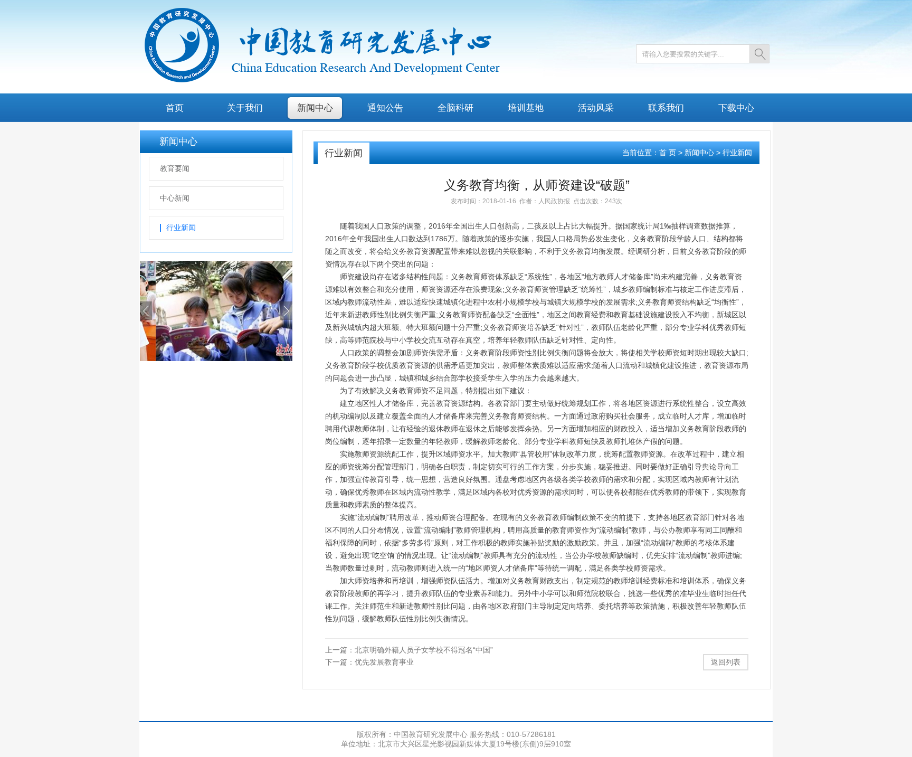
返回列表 (725, 662)
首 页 (667, 152)
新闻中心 (315, 107)
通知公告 (385, 107)
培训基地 (526, 107)
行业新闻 (181, 227)
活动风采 (596, 107)
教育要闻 (174, 168)
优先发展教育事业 (384, 662)
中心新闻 (174, 198)
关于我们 (245, 107)
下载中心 (736, 107)
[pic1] (216, 358)
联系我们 (666, 107)
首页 (175, 107)
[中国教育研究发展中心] (320, 81)
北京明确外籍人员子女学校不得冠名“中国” (424, 650)
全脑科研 (455, 107)
